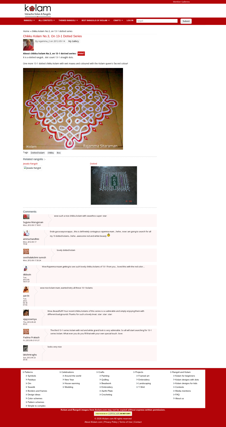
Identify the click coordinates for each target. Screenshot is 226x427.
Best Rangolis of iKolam (93, 20)
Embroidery (107, 387)
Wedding (69, 387)
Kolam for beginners (185, 376)
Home (26, 31)
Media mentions (183, 391)
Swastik (31, 387)
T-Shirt (141, 387)
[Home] (37, 16)
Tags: (25, 152)
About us (179, 398)
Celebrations (67, 372)
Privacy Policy (110, 422)
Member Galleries (181, 1)
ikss (59, 152)
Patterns (29, 372)
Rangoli (26, 20)
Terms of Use (125, 422)
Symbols (32, 376)
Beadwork (106, 383)
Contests (179, 387)
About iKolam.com (93, 422)
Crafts (115, 20)
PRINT (81, 53)
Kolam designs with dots (187, 379)
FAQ (177, 394)
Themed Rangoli (65, 20)
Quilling (105, 379)
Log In (130, 20)
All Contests (44, 20)
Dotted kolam (38, 152)
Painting (105, 376)
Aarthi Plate (107, 391)
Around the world (73, 376)
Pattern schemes (36, 402)
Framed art (143, 376)
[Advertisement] (111, 11)
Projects (139, 372)
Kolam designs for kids (186, 383)
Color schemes (35, 398)
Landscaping (144, 383)
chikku (51, 152)
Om (29, 383)
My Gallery (73, 41)
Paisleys (32, 379)
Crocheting (106, 394)
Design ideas (34, 394)
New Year (69, 379)
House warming (72, 383)
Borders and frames (37, 391)
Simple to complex (37, 406)
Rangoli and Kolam (181, 372)
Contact (138, 422)
